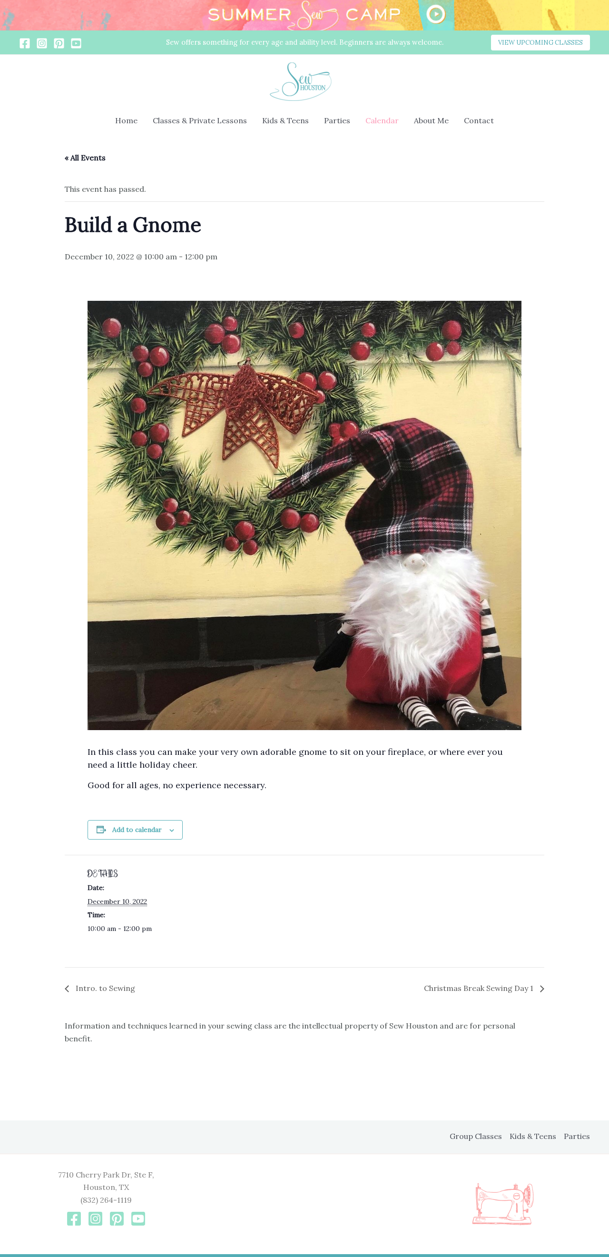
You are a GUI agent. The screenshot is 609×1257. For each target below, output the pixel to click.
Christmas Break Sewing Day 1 (479, 988)
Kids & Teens (285, 120)
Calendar (382, 120)
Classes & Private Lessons (200, 120)
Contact (479, 120)
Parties (337, 120)
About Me (431, 120)
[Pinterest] (59, 43)
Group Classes (476, 1136)
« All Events (85, 157)
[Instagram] (42, 43)
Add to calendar (137, 829)
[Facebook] (24, 43)
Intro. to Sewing (104, 988)
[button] (540, 42)
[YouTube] (76, 43)
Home (126, 120)
